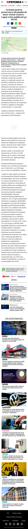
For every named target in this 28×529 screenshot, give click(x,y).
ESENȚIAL (14, 28)
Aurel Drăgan (21, 26)
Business (5, 359)
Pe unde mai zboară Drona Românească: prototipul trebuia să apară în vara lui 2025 (13, 340)
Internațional (6, 407)
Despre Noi (6, 520)
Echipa (23, 520)
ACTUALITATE (11, 5)
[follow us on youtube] (6, 277)
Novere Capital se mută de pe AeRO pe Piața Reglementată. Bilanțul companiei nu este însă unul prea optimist (13, 364)
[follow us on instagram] (13, 277)
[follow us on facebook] (21, 277)
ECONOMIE (5, 454)
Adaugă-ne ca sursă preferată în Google (14, 32)
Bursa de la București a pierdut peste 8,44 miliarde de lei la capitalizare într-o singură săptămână (18, 289)
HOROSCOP (5, 384)
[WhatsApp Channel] (22, 524)
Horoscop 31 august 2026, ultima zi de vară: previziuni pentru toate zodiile (13, 388)
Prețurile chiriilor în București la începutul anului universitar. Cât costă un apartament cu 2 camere (12, 457)
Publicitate (15, 520)
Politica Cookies (16, 513)
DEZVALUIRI (4, 5)
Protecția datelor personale (14, 517)
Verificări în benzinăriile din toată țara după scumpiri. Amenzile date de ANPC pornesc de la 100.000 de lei (13, 434)
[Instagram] (10, 524)
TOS (8, 513)
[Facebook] (6, 524)
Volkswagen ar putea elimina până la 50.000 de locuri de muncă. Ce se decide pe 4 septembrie (13, 411)
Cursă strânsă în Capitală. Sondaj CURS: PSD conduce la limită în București (12, 505)
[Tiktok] (14, 524)
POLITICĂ (19, 5)
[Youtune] (18, 524)
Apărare (5, 336)
